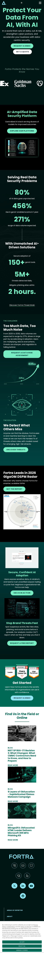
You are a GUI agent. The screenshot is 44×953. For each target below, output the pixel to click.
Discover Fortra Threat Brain (22, 305)
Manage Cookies (22, 950)
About (9, 916)
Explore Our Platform (22, 131)
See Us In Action (22, 593)
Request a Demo (22, 46)
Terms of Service (26, 927)
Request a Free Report (22, 643)
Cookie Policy (10, 927)
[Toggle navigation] (40, 3)
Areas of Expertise (15, 910)
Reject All (22, 946)
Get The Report (14, 489)
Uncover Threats (15, 449)
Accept (22, 942)
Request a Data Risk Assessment (22, 354)
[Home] (4, 2)
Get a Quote (22, 51)
